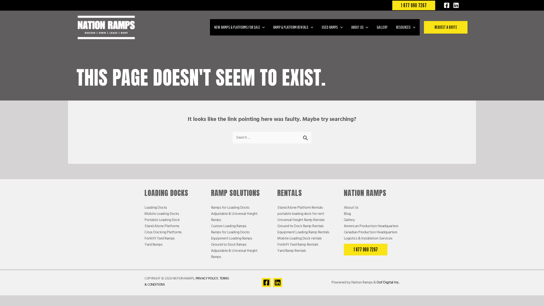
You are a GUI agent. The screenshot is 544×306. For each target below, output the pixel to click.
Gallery (349, 220)
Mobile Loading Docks (161, 214)
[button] (413, 5)
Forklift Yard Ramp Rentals (297, 245)
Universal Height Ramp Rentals (301, 220)
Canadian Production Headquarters (370, 232)
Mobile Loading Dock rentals (299, 238)
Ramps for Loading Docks (230, 208)
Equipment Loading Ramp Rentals (303, 232)
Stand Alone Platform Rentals (300, 208)
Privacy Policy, (207, 278)
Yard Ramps (153, 245)
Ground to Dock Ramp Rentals (300, 226)
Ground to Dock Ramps (228, 245)
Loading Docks (155, 208)
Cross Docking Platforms (163, 232)
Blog (347, 214)
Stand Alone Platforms (161, 226)
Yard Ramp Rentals (291, 251)
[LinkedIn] (456, 5)
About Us (351, 208)
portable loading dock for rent (300, 214)
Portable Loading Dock (162, 220)
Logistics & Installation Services (368, 238)
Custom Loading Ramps (228, 226)
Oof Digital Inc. (388, 282)
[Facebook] (447, 5)
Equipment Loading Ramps (231, 238)
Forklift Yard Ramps (159, 238)
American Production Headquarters (371, 226)
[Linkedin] (277, 282)
